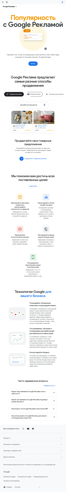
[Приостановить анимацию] (45, 49)
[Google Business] (7, 2)
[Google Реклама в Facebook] (33, 429)
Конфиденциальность (40, 477)
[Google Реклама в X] (23, 429)
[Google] (6, 472)
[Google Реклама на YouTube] (28, 429)
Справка (9, 487)
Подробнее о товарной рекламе (35, 159)
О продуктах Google (24, 477)
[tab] (14, 94)
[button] (33, 392)
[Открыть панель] (2, 2)
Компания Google (9, 477)
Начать (33, 63)
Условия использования (11, 481)
